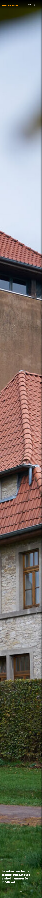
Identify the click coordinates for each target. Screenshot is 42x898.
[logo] (10, 5)
